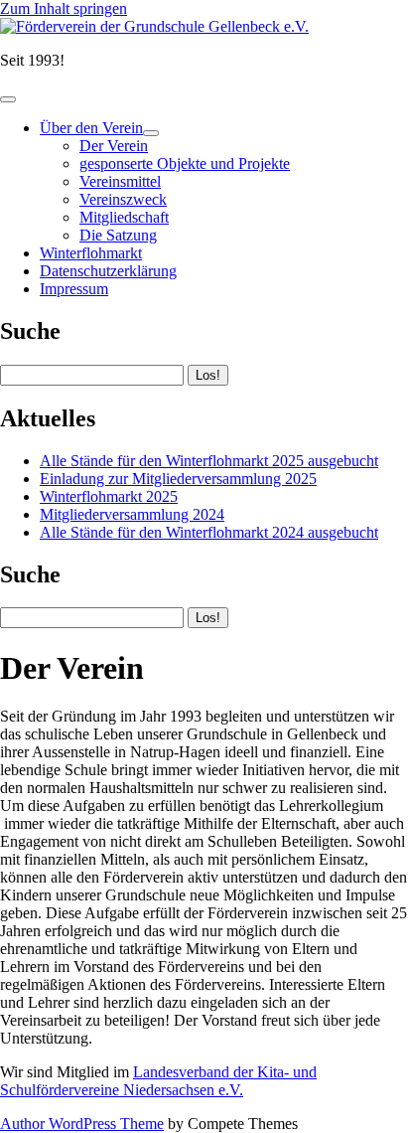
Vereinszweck (123, 199)
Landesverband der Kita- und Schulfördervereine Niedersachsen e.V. (158, 1080)
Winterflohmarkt (91, 252)
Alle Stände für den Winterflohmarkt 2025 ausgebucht (209, 460)
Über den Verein (91, 127)
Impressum (74, 288)
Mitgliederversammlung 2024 (132, 514)
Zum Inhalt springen (63, 8)
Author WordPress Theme (82, 1123)
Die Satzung (118, 235)
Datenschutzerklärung (108, 270)
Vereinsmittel (120, 181)
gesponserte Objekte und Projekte (184, 163)
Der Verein (113, 145)
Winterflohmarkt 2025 (109, 496)
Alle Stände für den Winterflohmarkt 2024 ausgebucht (209, 532)
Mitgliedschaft (124, 217)
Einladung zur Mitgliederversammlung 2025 (178, 478)
